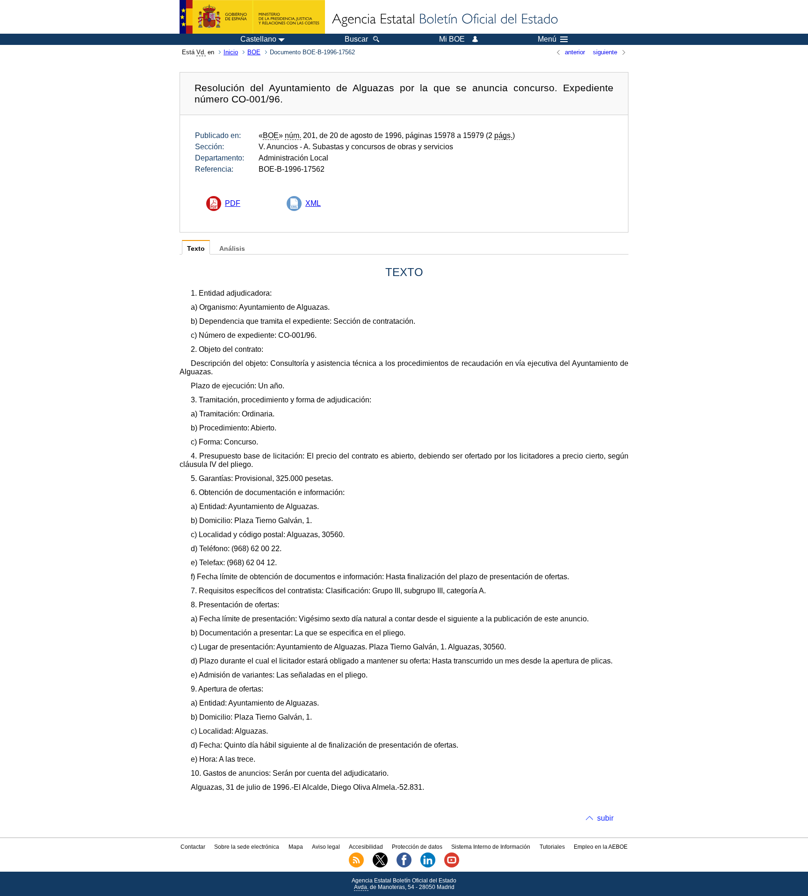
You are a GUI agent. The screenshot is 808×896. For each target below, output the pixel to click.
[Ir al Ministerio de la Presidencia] (252, 17)
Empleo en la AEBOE (601, 847)
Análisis (232, 248)
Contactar (192, 847)
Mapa (296, 847)
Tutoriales (552, 847)
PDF (232, 203)
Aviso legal (326, 847)
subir (605, 818)
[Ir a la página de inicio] (444, 20)
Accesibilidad (366, 847)
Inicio (231, 52)
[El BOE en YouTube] (451, 865)
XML (313, 203)
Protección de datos (417, 847)
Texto (196, 248)
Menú (547, 39)
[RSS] (356, 865)
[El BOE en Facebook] (404, 865)
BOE (253, 52)
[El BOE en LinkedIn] (427, 865)
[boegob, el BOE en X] (380, 865)
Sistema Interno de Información (490, 847)
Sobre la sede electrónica (246, 847)
